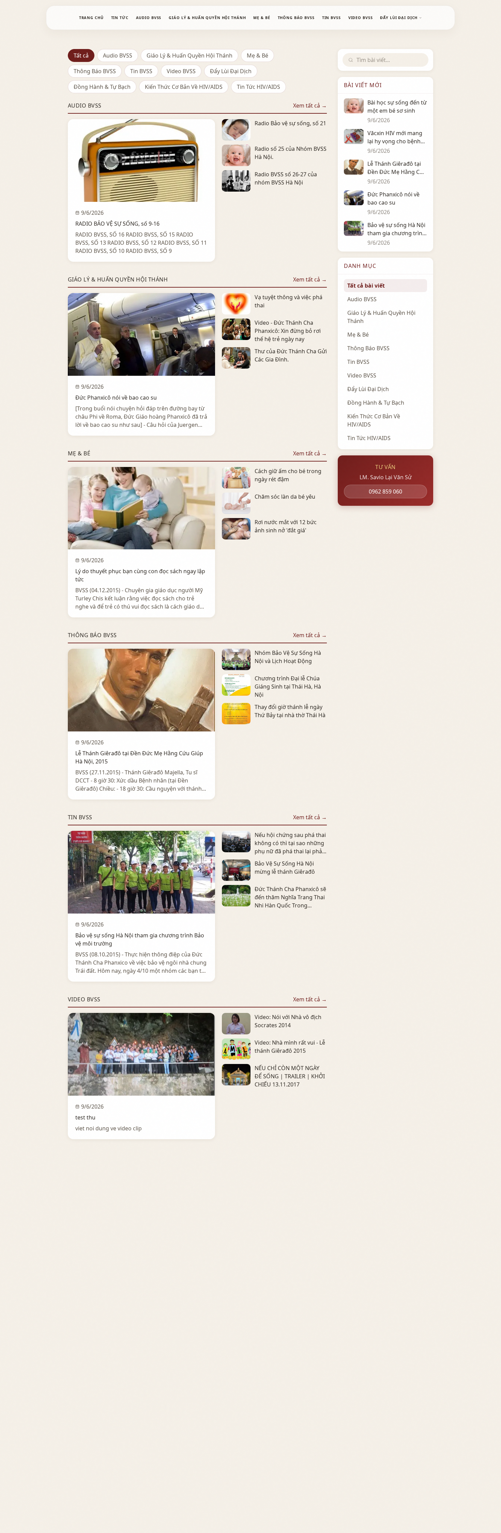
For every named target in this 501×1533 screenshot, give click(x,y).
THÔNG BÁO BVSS (296, 17)
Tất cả (81, 55)
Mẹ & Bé (257, 55)
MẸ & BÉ (261, 17)
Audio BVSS (117, 55)
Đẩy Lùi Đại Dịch (231, 71)
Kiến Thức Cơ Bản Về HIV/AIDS (184, 87)
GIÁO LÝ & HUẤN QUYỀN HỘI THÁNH (207, 17)
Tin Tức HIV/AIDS (258, 87)
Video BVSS (181, 71)
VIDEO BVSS (360, 17)
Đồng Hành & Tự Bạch (102, 87)
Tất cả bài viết (366, 285)
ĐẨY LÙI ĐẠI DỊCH (399, 17)
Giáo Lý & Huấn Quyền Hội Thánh (189, 55)
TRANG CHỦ (91, 17)
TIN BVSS (331, 17)
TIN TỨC (119, 17)
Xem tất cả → (310, 105)
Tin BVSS (141, 71)
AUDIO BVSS (149, 17)
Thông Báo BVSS (95, 71)
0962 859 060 (385, 491)
